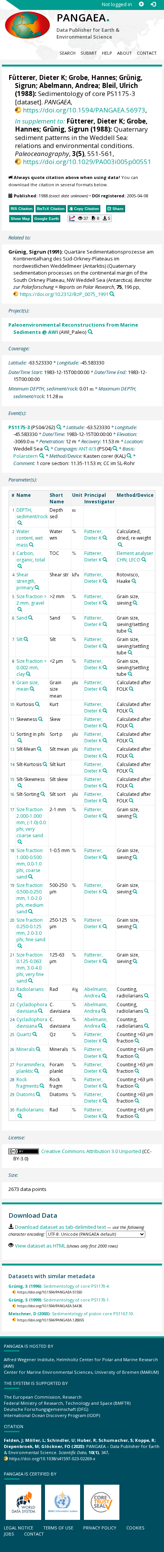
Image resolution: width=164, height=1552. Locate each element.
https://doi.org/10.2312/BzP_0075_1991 (64, 294)
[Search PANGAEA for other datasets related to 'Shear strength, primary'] (37, 587)
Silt (19, 639)
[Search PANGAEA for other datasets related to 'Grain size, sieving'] (135, 602)
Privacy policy (99, 1528)
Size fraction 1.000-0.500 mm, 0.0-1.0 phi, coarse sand (29, 863)
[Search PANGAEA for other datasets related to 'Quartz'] (34, 1034)
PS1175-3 (19, 427)
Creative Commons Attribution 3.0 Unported (91, 1151)
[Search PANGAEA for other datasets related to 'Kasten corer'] (129, 455)
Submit (88, 53)
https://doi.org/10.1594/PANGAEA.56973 (84, 110)
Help (107, 53)
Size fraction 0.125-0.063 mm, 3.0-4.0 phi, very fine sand (30, 968)
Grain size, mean (27, 685)
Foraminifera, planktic (30, 1067)
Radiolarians (29, 989)
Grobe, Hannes (92, 77)
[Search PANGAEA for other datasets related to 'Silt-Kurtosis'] (45, 764)
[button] (90, 218)
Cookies (135, 1528)
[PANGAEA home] (27, 18)
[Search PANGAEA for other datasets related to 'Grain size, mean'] (32, 689)
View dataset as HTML (40, 1245)
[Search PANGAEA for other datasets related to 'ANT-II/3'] (115, 448)
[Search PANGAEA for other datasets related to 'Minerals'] (38, 1049)
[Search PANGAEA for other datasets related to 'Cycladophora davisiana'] (40, 1011)
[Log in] (153, 4)
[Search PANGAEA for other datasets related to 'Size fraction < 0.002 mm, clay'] (28, 674)
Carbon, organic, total (30, 556)
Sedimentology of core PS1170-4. (59, 1286)
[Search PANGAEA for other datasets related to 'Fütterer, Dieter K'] (105, 537)
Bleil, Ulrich (120, 85)
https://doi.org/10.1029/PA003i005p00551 (87, 161)
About (124, 53)
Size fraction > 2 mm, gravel (31, 599)
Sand (21, 618)
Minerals (25, 1049)
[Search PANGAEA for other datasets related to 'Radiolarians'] (20, 995)
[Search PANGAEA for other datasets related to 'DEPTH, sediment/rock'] (20, 523)
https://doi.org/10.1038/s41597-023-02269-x (52, 1458)
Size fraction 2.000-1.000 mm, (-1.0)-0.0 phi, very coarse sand (31, 822)
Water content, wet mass (29, 538)
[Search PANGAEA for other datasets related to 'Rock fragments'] (42, 1085)
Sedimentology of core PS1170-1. (59, 1300)
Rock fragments (27, 1082)
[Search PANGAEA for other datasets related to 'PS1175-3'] (58, 427)
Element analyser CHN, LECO (135, 556)
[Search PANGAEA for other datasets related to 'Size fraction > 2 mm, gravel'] (20, 609)
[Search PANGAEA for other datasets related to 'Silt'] (26, 639)
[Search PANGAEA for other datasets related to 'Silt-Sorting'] (42, 794)
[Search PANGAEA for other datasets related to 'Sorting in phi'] (20, 740)
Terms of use (58, 1528)
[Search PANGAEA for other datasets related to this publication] (111, 293)
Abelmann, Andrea (68, 85)
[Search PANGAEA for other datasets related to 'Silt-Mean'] (39, 749)
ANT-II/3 (87, 448)
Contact (147, 53)
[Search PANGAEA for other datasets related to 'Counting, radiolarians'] (146, 995)
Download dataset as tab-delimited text (60, 1226)
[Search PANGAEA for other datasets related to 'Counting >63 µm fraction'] (137, 1040)
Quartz (23, 1034)
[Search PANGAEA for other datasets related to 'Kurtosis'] (37, 704)
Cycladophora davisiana (31, 1007)
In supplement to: (40, 121)
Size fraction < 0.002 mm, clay (31, 667)
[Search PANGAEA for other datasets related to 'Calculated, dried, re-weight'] (120, 544)
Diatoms (25, 1094)
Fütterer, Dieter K (36, 77)
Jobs (9, 1534)
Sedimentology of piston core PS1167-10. (71, 1313)
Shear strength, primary (25, 581)
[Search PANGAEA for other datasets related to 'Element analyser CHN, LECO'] (143, 559)
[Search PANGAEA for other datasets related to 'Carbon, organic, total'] (20, 566)
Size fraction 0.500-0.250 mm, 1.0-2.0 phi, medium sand (29, 898)
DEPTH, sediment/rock (32, 513)
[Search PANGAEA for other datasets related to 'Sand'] (30, 617)
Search (67, 53)
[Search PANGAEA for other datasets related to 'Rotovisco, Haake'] (134, 581)
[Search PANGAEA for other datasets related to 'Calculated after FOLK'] (131, 689)
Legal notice (18, 1528)
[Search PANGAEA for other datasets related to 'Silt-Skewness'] (20, 785)
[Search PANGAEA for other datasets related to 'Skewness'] (40, 719)
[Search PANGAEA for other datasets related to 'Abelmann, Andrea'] (103, 995)
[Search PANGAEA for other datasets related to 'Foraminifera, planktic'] (36, 1071)
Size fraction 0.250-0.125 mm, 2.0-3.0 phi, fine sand (30, 930)
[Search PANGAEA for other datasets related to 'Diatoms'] (38, 1094)
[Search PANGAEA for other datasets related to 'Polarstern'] (41, 455)
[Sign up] (141, 4)
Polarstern (25, 455)
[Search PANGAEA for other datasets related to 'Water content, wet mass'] (31, 544)
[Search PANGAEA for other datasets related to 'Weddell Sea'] (46, 448)
